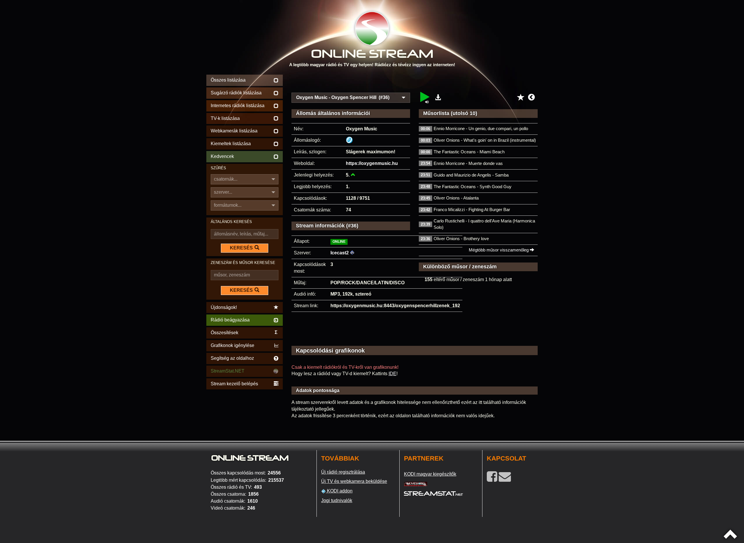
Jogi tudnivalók (336, 500)
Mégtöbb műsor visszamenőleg (499, 249)
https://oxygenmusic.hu (372, 163)
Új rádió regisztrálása (343, 472)
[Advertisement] (414, 82)
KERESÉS (241, 247)
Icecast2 (339, 252)
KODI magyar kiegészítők (430, 474)
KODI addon (339, 490)
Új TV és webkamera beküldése (354, 481)
